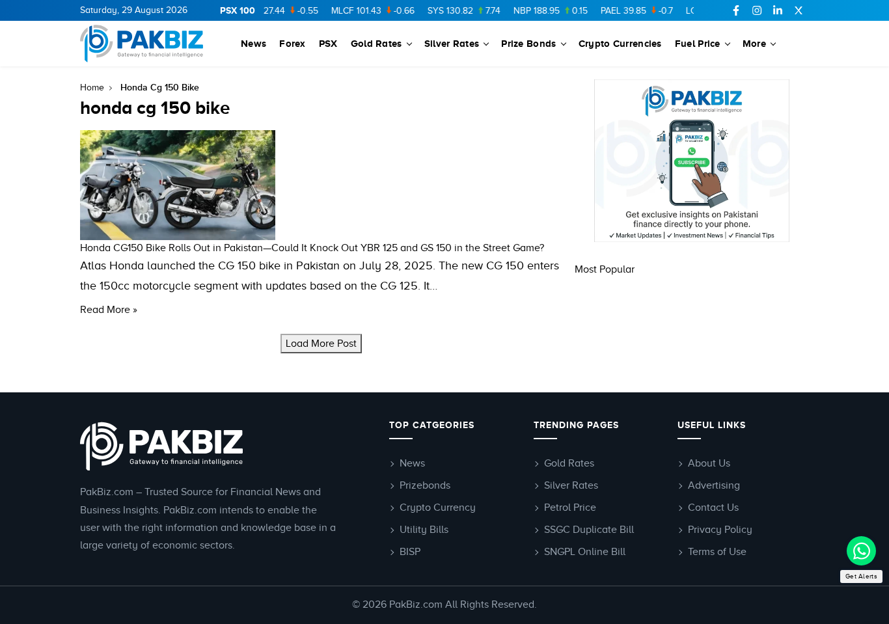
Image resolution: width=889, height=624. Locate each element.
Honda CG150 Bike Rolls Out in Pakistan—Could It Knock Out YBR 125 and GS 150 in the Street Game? (312, 248)
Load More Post (321, 343)
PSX (328, 43)
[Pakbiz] (143, 43)
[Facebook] (736, 10)
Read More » (108, 310)
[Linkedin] (777, 10)
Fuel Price (697, 43)
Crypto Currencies (620, 43)
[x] (798, 10)
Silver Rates (452, 43)
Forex (292, 43)
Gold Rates (376, 43)
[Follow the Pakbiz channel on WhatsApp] (861, 550)
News (253, 43)
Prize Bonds (528, 43)
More (754, 43)
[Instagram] (756, 10)
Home (92, 87)
